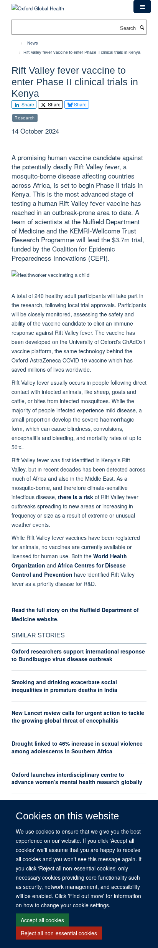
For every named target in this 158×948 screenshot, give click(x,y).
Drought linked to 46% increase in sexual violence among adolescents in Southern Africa (77, 747)
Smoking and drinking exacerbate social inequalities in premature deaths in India (64, 685)
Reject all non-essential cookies (59, 933)
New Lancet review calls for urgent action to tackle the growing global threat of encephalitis (78, 716)
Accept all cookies (42, 920)
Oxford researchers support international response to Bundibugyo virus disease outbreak (78, 655)
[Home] (18, 43)
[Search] (142, 27)
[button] (142, 6)
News (32, 43)
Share (27, 104)
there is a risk (75, 497)
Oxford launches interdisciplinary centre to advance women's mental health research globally (77, 778)
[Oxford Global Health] (38, 5)
